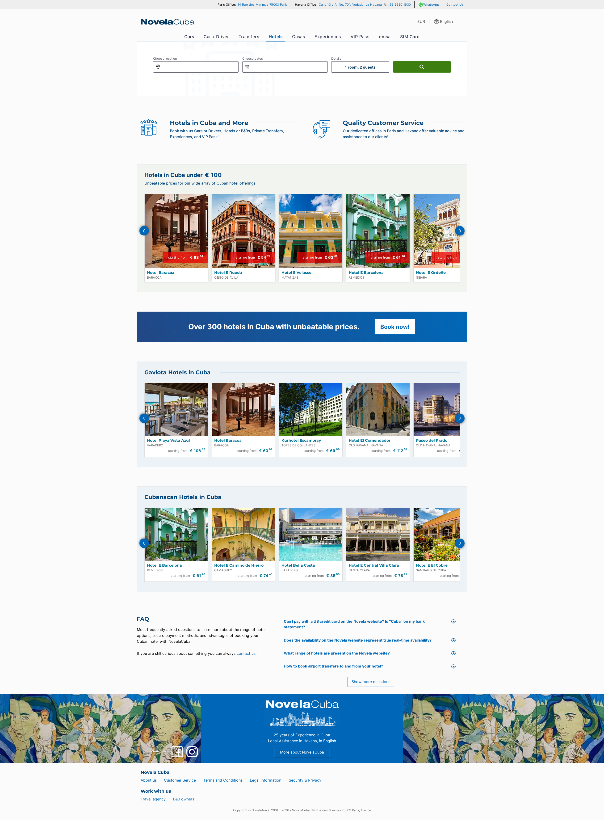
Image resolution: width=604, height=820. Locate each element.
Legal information (265, 780)
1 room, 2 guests (360, 67)
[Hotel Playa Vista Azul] (176, 409)
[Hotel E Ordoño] (445, 231)
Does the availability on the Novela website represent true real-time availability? (358, 640)
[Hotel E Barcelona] (378, 231)
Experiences (328, 36)
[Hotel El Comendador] (378, 409)
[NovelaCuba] (167, 21)
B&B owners (183, 799)
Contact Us (455, 4)
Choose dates (252, 58)
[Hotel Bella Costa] (310, 534)
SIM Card (410, 36)
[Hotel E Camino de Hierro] (243, 534)
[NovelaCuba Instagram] (191, 751)
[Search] (422, 66)
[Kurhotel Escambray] (310, 409)
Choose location (165, 58)
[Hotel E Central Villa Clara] (378, 534)
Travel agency (153, 799)
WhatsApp (431, 4)
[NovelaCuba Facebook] (177, 751)
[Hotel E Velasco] (310, 231)
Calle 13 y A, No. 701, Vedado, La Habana (350, 4)
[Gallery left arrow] (144, 230)
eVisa (384, 36)
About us (149, 780)
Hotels (276, 36)
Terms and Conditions (223, 780)
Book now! (395, 326)
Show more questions (371, 682)
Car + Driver (216, 36)
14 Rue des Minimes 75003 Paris (262, 4)
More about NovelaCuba (302, 752)
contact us (246, 653)
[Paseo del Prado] (445, 409)
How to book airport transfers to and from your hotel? (333, 666)
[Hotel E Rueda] (243, 231)
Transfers (249, 36)
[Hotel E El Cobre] (445, 534)
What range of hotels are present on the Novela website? (337, 653)
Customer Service (180, 780)
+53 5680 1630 (399, 4)
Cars (189, 36)
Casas (298, 36)
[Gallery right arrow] (460, 230)
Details (336, 58)
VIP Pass (360, 36)
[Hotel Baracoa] (176, 231)
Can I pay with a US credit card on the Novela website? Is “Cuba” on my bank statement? (354, 624)
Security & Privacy (305, 780)
